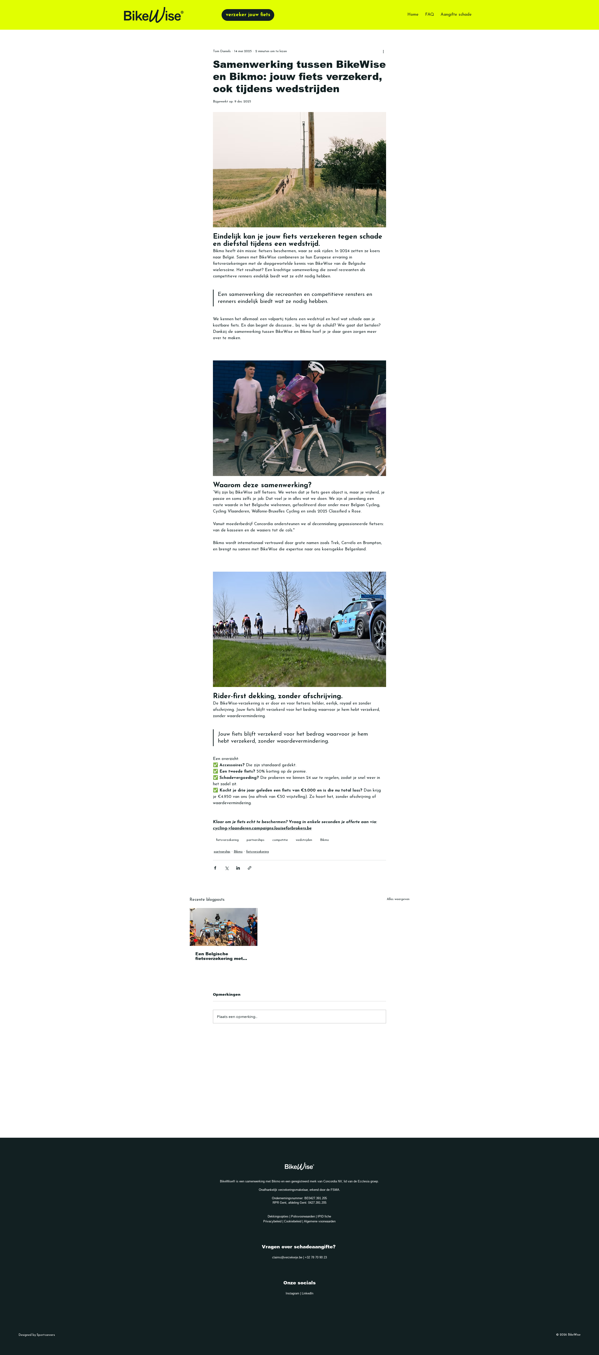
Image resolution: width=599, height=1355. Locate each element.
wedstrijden (304, 840)
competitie (280, 840)
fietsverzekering (227, 840)
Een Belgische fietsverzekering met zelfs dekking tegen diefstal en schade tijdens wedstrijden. (219, 956)
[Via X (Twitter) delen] (226, 868)
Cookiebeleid (293, 1221)
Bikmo (324, 840)
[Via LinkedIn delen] (238, 868)
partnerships (255, 840)
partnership (222, 852)
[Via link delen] (249, 868)
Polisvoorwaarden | (304, 1216)
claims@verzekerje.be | (288, 1257)
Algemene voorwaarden (320, 1221)
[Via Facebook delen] (215, 868)
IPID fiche (324, 1216)
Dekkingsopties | (279, 1216)
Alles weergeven (398, 899)
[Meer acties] (383, 51)
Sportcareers (46, 1335)
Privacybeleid (272, 1221)
